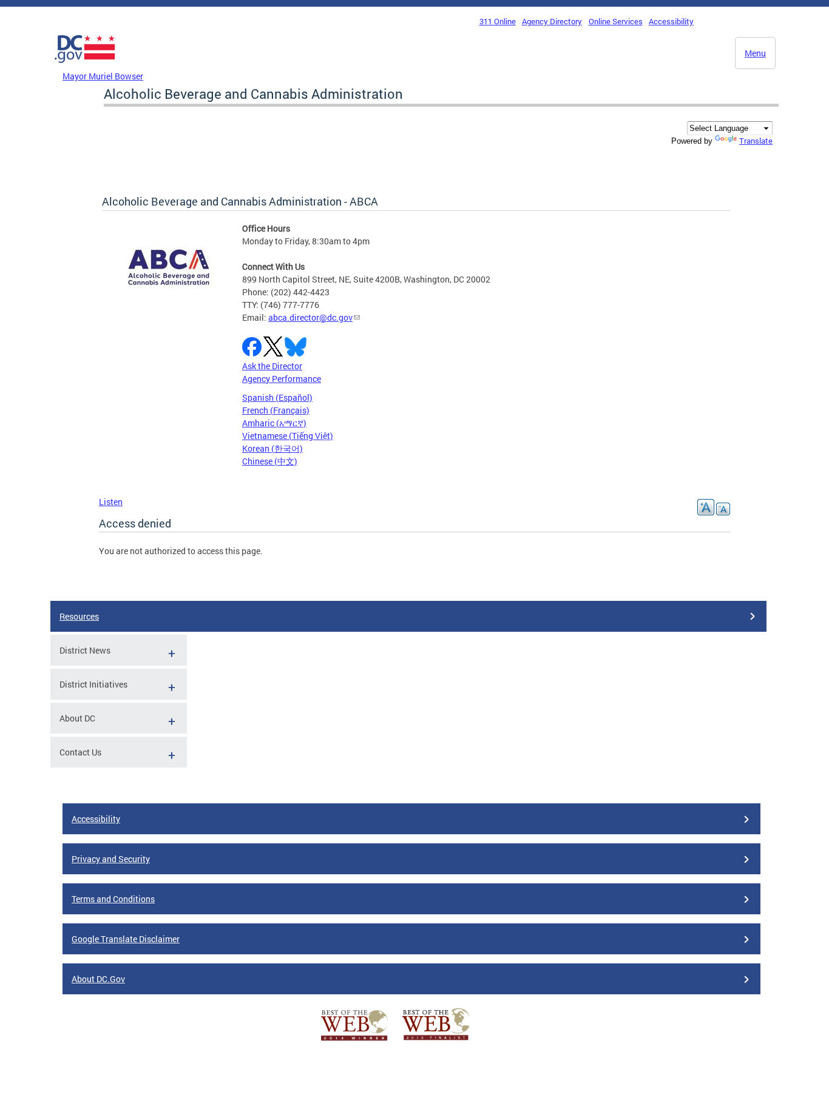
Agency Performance (281, 378)
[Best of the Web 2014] (354, 1040)
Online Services (616, 21)
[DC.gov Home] (85, 66)
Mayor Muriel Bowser (103, 76)
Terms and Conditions (113, 899)
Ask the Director (272, 366)
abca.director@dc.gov (310, 317)
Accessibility (671, 21)
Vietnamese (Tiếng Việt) (287, 435)
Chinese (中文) (269, 461)
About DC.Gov (98, 979)
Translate (756, 140)
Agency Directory (552, 21)
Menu (755, 53)
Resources (79, 616)
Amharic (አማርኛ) (274, 423)
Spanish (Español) (277, 397)
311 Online (497, 21)
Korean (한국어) (272, 448)
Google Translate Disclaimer (126, 939)
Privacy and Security (111, 859)
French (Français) (276, 410)
